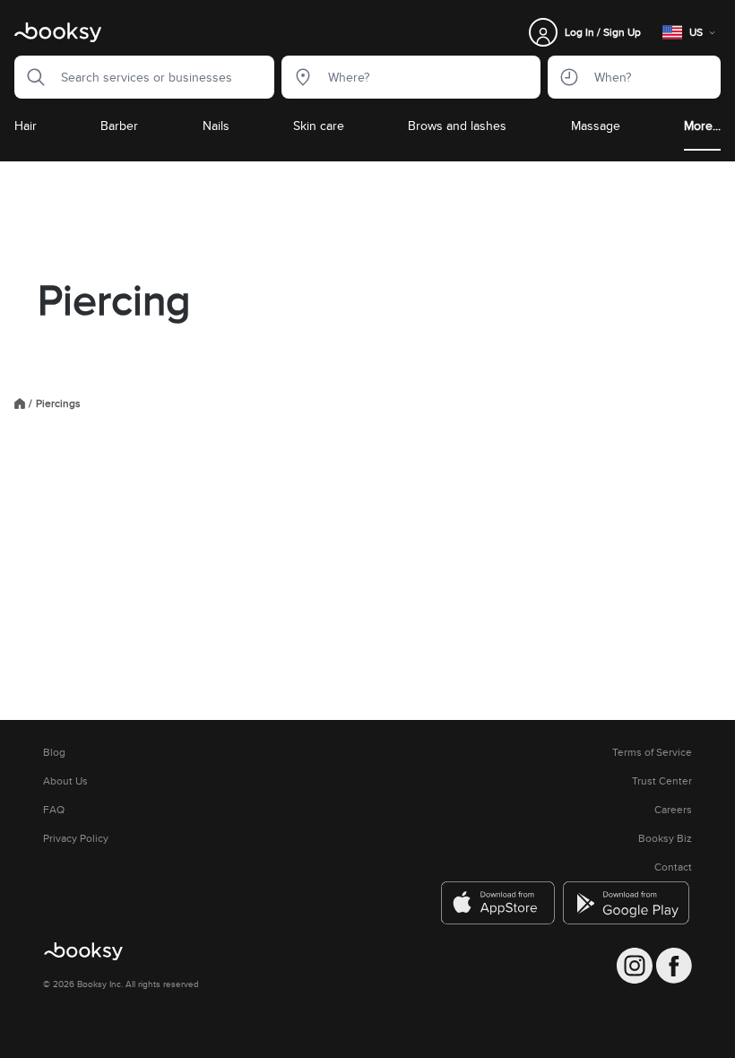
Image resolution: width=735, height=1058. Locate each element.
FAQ (54, 809)
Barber (119, 125)
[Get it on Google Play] (627, 902)
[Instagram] (635, 966)
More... (702, 125)
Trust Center (662, 781)
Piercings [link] (58, 403)
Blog (54, 752)
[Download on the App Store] (498, 902)
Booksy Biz (665, 838)
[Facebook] (674, 966)
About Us (65, 781)
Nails (216, 125)
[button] (30, 77)
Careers (673, 809)
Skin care (318, 125)
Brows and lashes (457, 125)
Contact (673, 867)
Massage (595, 125)
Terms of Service (652, 752)
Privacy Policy (75, 838)
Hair (25, 125)
